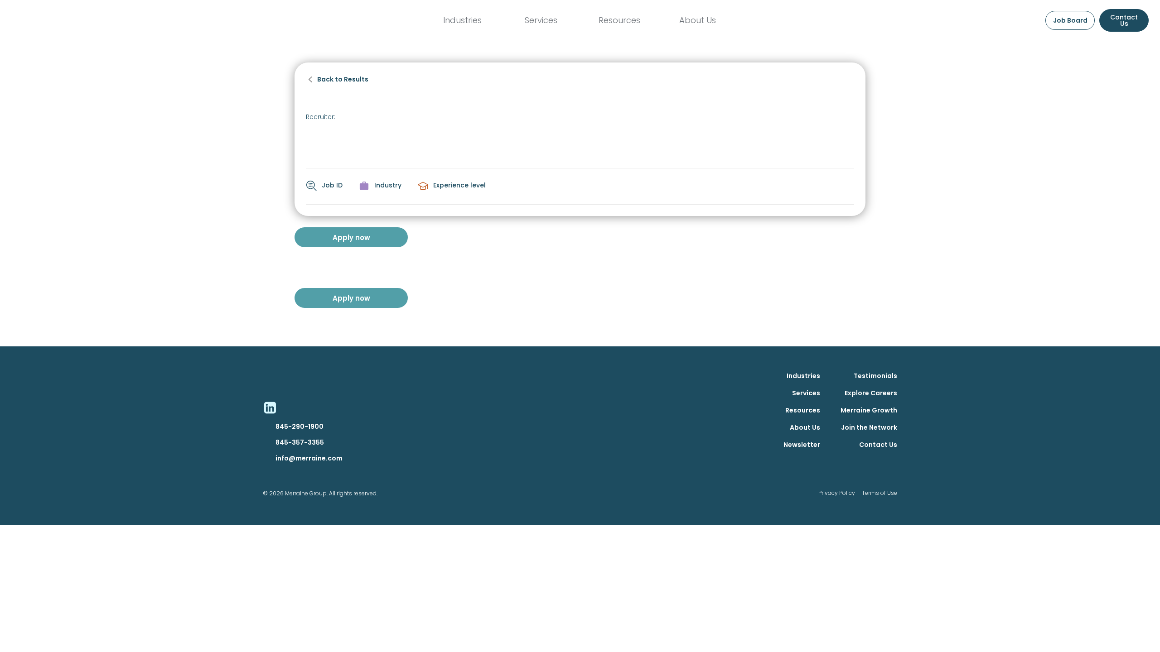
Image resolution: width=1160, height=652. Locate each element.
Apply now (351, 237)
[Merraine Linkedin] (269, 407)
